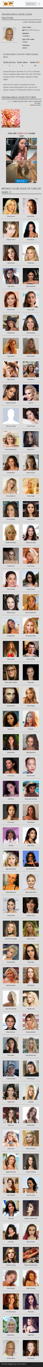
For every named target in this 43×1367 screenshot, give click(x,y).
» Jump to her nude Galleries (32, 22)
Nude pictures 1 (9, 64)
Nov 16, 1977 (28, 30)
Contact (29, 1364)
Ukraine (26, 36)
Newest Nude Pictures (20, 101)
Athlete (24, 48)
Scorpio (24, 42)
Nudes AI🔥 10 (35, 64)
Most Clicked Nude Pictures (35, 102)
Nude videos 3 (22, 64)
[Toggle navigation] (39, 4)
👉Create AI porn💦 (35, 105)
